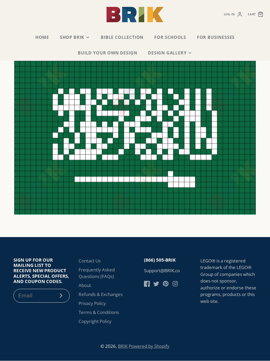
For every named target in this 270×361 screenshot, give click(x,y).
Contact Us (90, 261)
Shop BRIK (72, 37)
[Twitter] (156, 284)
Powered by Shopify (149, 346)
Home (42, 37)
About (85, 285)
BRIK (123, 346)
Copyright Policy (95, 321)
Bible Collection (122, 37)
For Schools (170, 37)
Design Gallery (167, 53)
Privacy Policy (92, 303)
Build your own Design (107, 53)
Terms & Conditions (99, 312)
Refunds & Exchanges (101, 294)
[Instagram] (175, 284)
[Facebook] (147, 284)
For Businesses (216, 37)
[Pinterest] (166, 284)
